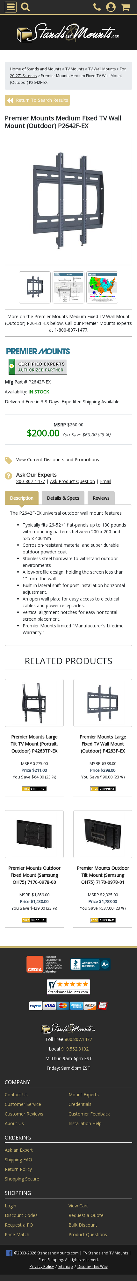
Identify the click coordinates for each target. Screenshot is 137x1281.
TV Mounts (74, 69)
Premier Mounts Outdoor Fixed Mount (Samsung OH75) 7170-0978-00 (34, 875)
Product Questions (87, 1234)
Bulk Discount (82, 1225)
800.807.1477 (78, 1039)
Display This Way (92, 1266)
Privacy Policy (42, 1266)
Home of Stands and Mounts (35, 69)
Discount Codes (21, 1215)
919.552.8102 (75, 1049)
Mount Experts (83, 1095)
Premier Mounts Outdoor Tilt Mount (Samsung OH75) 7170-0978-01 (103, 875)
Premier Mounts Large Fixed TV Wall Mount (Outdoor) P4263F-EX (103, 744)
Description (21, 498)
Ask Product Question (72, 481)
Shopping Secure (22, 1179)
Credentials (79, 1104)
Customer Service (23, 1104)
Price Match (17, 1234)
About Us (14, 1123)
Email (105, 481)
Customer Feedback (89, 1114)
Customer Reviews (24, 1114)
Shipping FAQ (18, 1159)
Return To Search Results (41, 100)
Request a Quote (86, 1215)
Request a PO (19, 1225)
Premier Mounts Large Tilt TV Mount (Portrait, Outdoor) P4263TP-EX (34, 744)
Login (10, 1206)
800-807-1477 (30, 481)
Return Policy (18, 1169)
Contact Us (16, 1095)
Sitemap (65, 1266)
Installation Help (85, 1123)
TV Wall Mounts (102, 69)
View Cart (78, 1206)
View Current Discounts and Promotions (57, 459)
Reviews (101, 498)
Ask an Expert (19, 1150)
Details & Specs (63, 498)
